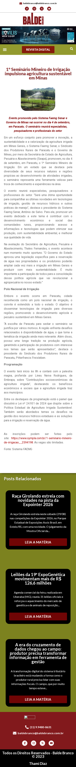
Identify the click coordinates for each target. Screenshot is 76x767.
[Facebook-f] (27, 9)
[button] (71, 49)
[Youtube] (49, 9)
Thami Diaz (38, 763)
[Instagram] (34, 9)
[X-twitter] (42, 9)
